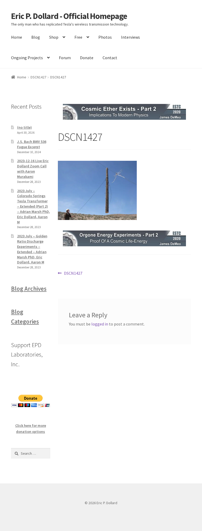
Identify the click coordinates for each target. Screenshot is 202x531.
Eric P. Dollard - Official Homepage (69, 16)
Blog (35, 37)
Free (78, 37)
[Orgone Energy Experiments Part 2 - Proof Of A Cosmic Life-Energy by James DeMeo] (124, 238)
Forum (65, 57)
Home (16, 37)
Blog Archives (29, 288)
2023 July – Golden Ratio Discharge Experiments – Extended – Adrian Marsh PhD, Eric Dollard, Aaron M (32, 249)
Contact (110, 57)
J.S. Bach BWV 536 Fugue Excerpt (31, 144)
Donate (86, 57)
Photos (105, 37)
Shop (53, 37)
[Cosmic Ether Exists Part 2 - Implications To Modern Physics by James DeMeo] (124, 112)
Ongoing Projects (27, 57)
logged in (99, 324)
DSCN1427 (38, 77)
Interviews (130, 37)
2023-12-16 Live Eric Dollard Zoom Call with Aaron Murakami (33, 168)
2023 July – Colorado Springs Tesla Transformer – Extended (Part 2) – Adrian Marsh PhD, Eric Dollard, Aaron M (33, 206)
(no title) (24, 127)
